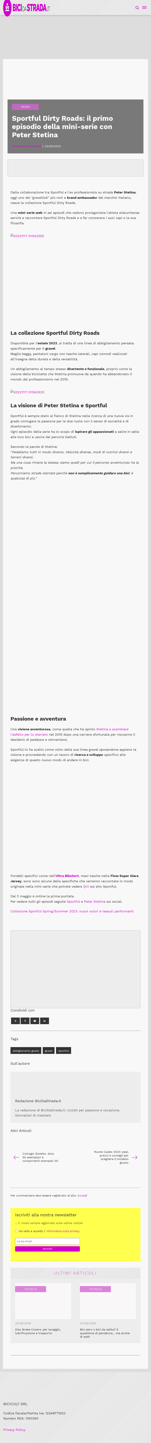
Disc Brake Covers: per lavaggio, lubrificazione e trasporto (38, 1331)
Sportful (73, 901)
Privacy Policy (14, 1430)
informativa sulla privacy (63, 1231)
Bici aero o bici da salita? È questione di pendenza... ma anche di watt (105, 1333)
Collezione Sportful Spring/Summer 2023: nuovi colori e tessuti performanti (72, 911)
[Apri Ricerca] (137, 7)
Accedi (82, 1195)
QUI (86, 886)
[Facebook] (25, 1021)
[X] (15, 1021)
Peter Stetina (94, 901)
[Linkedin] (44, 1021)
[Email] (34, 1021)
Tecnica (30, 1289)
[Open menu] (143, 7)
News (25, 106)
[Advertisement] (75, 969)
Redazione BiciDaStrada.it (38, 1101)
